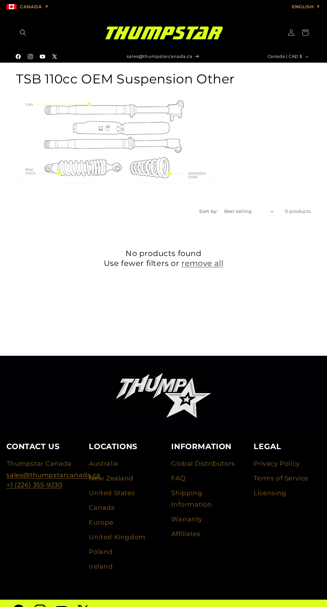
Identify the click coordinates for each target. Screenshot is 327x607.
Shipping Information (191, 498)
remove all (202, 263)
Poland (101, 552)
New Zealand (111, 478)
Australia (103, 463)
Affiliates (185, 534)
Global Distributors (203, 463)
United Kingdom (117, 537)
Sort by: (208, 211)
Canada (102, 507)
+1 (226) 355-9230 (34, 485)
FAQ (178, 478)
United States (112, 493)
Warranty (186, 519)
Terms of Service (281, 478)
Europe (101, 522)
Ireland (101, 566)
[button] (23, 33)
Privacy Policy (277, 463)
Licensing (270, 493)
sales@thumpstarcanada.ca (53, 475)
